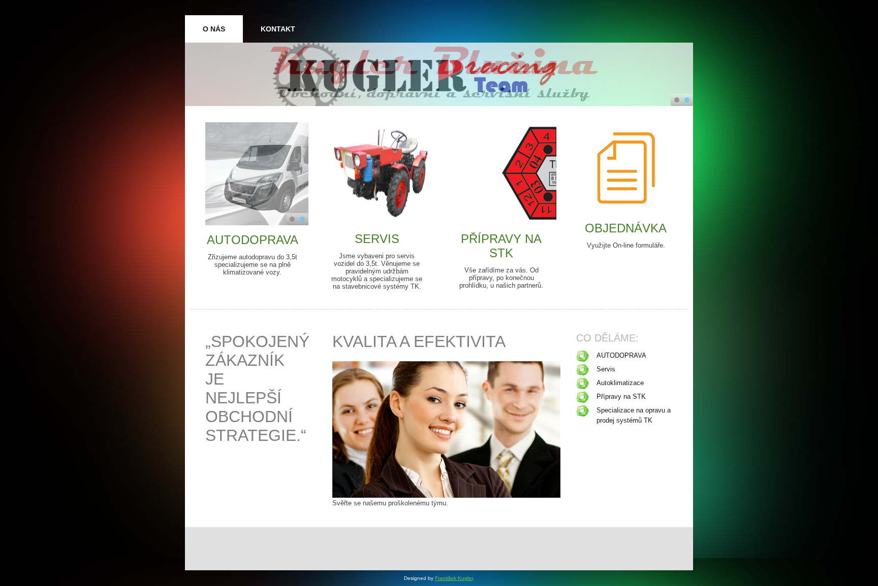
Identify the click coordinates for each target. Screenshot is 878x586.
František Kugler (454, 578)
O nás (214, 29)
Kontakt (278, 29)
